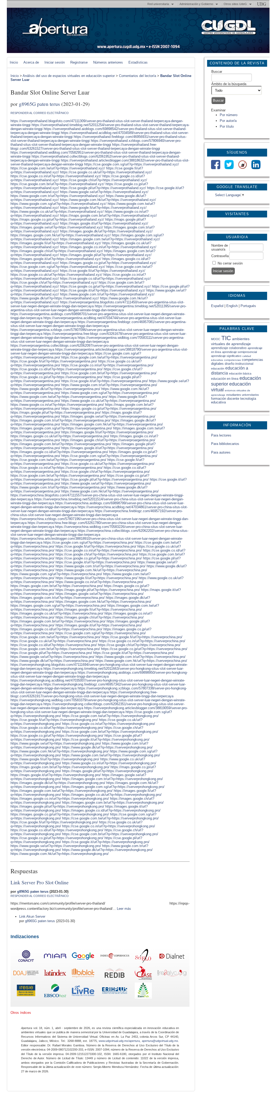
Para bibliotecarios (225, 444)
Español (217, 306)
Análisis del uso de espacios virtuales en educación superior (69, 76)
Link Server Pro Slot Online (40, 882)
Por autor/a (228, 121)
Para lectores (221, 435)
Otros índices (21, 1013)
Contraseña (220, 256)
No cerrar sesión (230, 263)
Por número (228, 115)
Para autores (221, 452)
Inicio (14, 62)
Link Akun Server (32, 916)
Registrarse (79, 62)
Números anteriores (108, 62)
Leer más (124, 909)
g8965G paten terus (39, 103)
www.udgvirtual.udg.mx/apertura (119, 1040)
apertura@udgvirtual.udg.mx (160, 1040)
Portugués (248, 306)
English (232, 306)
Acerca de (31, 62)
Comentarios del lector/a (137, 76)
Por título (227, 126)
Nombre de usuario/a (219, 247)
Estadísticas (138, 62)
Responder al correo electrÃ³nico (40, 113)
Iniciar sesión (54, 62)
